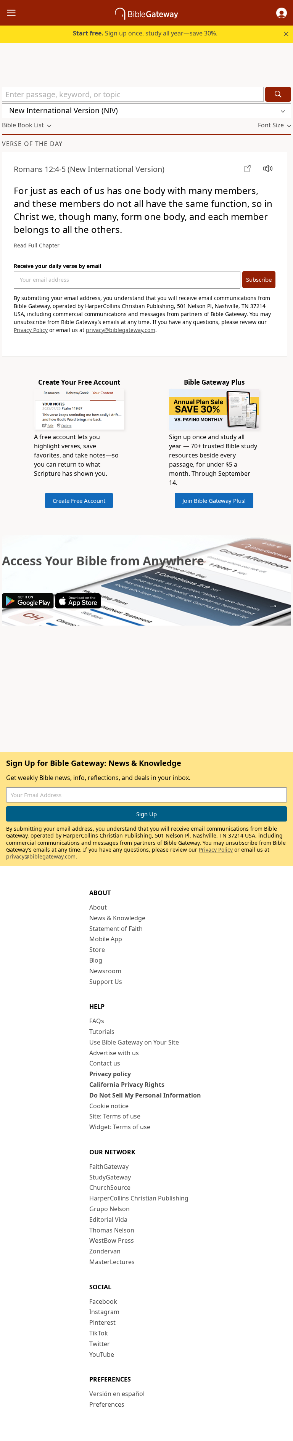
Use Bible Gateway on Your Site (134, 1042)
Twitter (99, 1344)
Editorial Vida (108, 1219)
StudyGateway (110, 1177)
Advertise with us (114, 1053)
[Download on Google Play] (28, 606)
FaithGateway (109, 1166)
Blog (95, 960)
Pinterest (102, 1322)
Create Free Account (79, 500)
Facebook (103, 1301)
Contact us (104, 1063)
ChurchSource (109, 1187)
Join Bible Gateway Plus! (214, 500)
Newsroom (105, 971)
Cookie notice (109, 1106)
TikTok (98, 1333)
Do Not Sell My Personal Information (145, 1095)
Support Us (105, 981)
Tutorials (101, 1031)
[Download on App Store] (78, 606)
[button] (281, 13)
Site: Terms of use (114, 1116)
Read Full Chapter (37, 245)
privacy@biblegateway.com (120, 330)
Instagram (104, 1312)
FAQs (96, 1021)
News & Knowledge (117, 918)
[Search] (278, 94)
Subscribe (259, 279)
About (98, 907)
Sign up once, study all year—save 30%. (145, 33)
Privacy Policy (31, 330)
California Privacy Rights (126, 1084)
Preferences (106, 1404)
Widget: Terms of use (119, 1127)
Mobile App (105, 939)
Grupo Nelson (109, 1209)
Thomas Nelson (111, 1230)
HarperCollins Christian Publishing (138, 1198)
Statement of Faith (116, 928)
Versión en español (117, 1394)
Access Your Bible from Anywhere (103, 560)
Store (97, 949)
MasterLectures (112, 1262)
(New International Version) (89, 169)
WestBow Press (111, 1240)
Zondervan (105, 1251)
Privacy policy (110, 1074)
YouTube (101, 1354)
